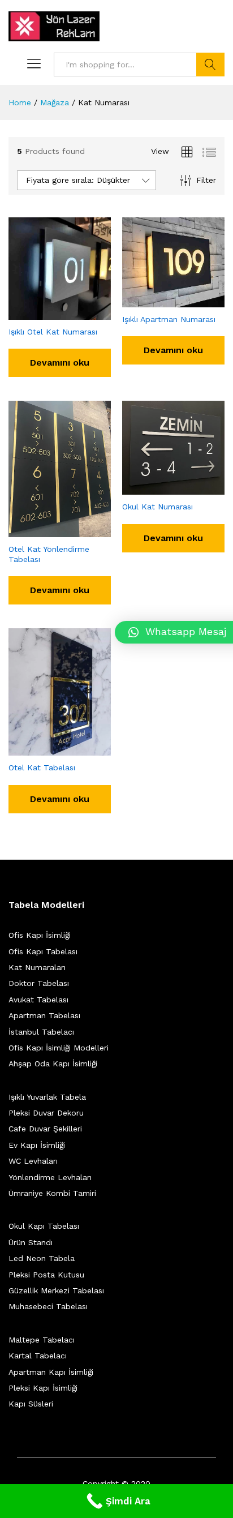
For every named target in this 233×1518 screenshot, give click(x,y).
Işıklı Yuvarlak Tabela (47, 1096)
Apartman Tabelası (44, 1015)
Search (210, 64)
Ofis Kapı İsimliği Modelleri (58, 1047)
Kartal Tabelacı (37, 1355)
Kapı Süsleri (30, 1403)
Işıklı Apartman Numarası (168, 319)
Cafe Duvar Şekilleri (45, 1128)
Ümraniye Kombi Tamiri (52, 1193)
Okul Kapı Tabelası (43, 1225)
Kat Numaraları (37, 967)
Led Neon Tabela (41, 1258)
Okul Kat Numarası (157, 506)
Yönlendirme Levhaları (50, 1177)
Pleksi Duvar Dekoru (46, 1112)
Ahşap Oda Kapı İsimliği (52, 1063)
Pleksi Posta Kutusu (46, 1274)
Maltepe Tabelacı (41, 1339)
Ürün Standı (30, 1242)
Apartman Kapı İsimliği (50, 1372)
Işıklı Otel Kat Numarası (52, 331)
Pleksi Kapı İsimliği (42, 1387)
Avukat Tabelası (38, 999)
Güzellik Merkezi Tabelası (56, 1290)
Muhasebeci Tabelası (48, 1306)
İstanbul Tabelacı (41, 1031)
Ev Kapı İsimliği (36, 1145)
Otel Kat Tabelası (41, 767)
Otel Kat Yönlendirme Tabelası (48, 554)
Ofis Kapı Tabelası (42, 951)
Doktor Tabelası (38, 983)
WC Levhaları (33, 1160)
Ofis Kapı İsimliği (39, 935)
